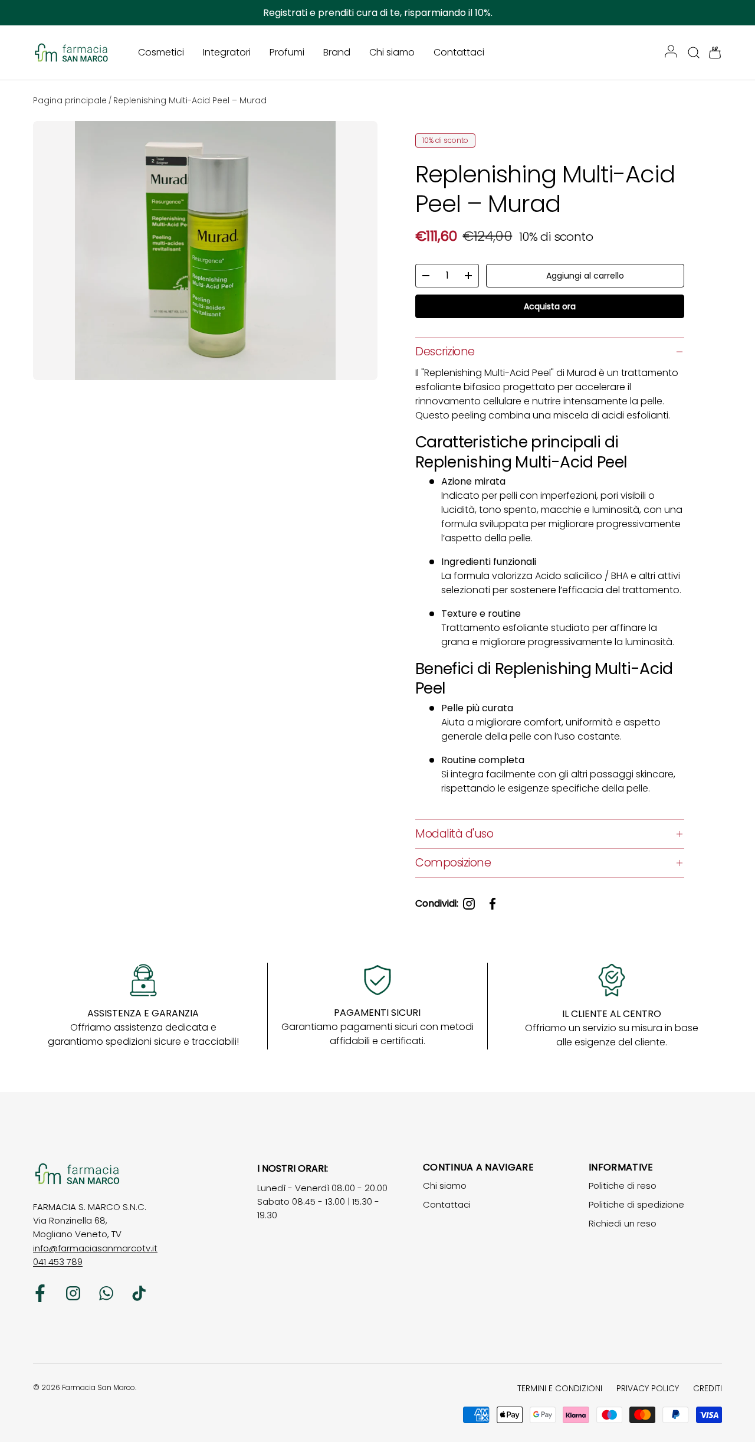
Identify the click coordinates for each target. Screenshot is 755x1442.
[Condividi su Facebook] (492, 903)
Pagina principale (70, 100)
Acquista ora (550, 306)
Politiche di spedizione (636, 1204)
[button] (711, 53)
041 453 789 (58, 1261)
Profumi (287, 52)
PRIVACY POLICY (647, 1388)
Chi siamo (392, 52)
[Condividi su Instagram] (469, 903)
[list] (207, 253)
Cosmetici (161, 52)
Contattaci (459, 52)
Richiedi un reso (622, 1223)
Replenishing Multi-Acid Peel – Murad (190, 100)
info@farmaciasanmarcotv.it (95, 1248)
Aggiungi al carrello (585, 276)
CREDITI (707, 1388)
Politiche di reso (622, 1185)
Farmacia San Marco (98, 1387)
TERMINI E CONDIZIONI (559, 1388)
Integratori (227, 52)
